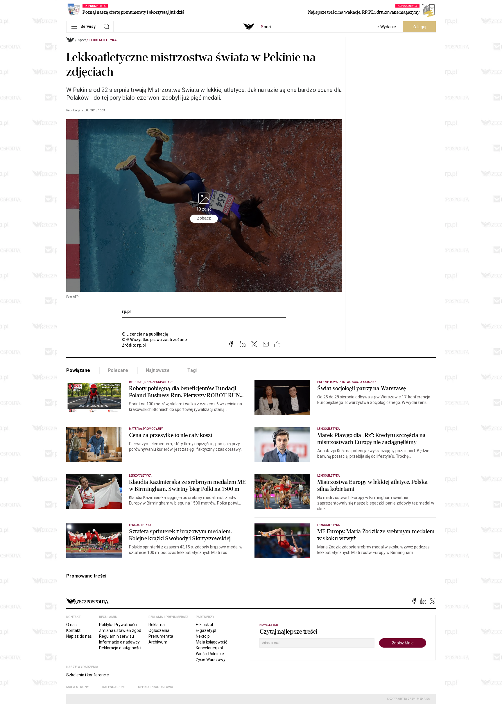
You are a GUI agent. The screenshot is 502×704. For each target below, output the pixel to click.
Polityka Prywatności (118, 624)
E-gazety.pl (206, 630)
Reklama (156, 624)
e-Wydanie (386, 26)
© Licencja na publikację (145, 334)
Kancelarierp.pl (209, 648)
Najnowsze (158, 370)
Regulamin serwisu (116, 636)
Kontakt (73, 630)
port (266, 27)
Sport (82, 40)
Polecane (118, 370)
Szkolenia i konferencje (87, 675)
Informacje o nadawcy (119, 642)
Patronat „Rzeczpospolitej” (151, 382)
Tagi (192, 370)
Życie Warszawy (210, 659)
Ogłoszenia (158, 630)
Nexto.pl (203, 636)
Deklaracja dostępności (120, 648)
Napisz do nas (79, 636)
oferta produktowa (155, 687)
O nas (71, 624)
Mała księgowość (211, 642)
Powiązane (78, 370)
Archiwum (157, 642)
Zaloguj (419, 26)
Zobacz (204, 218)
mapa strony (77, 687)
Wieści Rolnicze (210, 653)
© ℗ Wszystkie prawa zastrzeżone (154, 339)
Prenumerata (160, 636)
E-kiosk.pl (204, 624)
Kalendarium (113, 687)
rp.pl (126, 311)
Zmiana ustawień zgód (120, 630)
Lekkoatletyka (103, 40)
